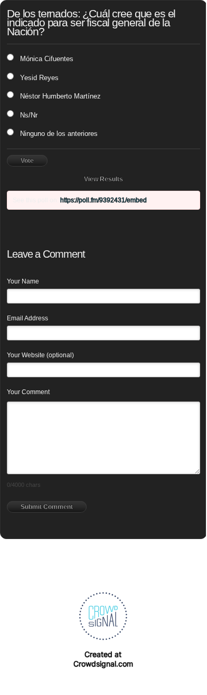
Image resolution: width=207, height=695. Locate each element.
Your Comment (28, 392)
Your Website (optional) (40, 355)
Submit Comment (47, 507)
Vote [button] (27, 160)
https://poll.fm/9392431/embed (103, 200)
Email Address (27, 318)
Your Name (23, 281)
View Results (103, 179)
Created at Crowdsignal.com (103, 659)
